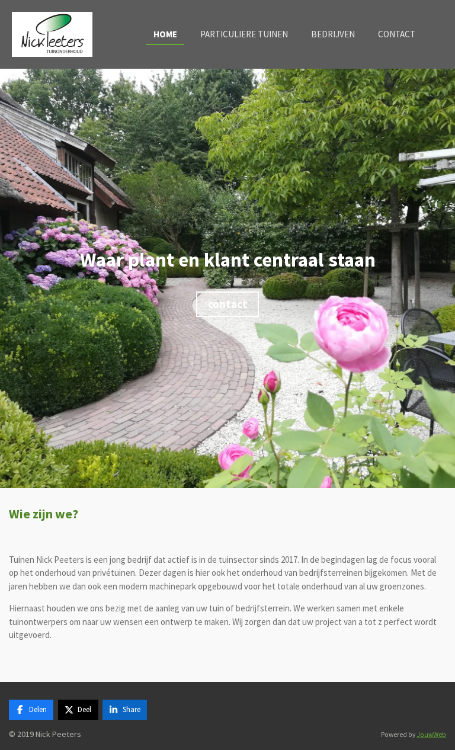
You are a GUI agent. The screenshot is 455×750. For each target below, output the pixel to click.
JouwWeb (431, 734)
